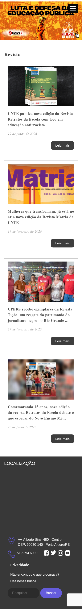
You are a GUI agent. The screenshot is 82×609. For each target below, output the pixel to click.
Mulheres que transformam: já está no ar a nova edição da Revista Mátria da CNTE (41, 216)
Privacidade (19, 565)
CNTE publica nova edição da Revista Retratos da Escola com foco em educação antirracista (40, 119)
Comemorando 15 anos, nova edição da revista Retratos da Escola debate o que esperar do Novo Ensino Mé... (41, 412)
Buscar (51, 593)
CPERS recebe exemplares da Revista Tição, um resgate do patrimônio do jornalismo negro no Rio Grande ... (40, 314)
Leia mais (62, 145)
